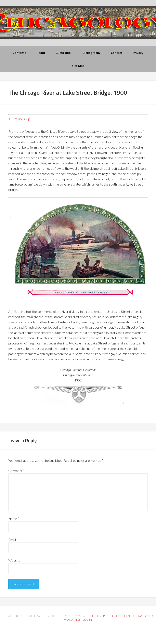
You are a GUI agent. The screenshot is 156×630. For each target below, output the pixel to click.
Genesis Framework (138, 615)
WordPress (72, 619)
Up (28, 119)
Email (13, 539)
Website (14, 560)
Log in (87, 619)
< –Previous (16, 119)
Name (13, 518)
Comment (16, 470)
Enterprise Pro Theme (103, 615)
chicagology (78, 25)
